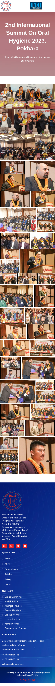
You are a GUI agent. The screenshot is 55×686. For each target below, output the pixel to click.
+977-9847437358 (10, 659)
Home (8, 57)
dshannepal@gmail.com (13, 664)
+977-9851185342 (10, 655)
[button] (27, 96)
